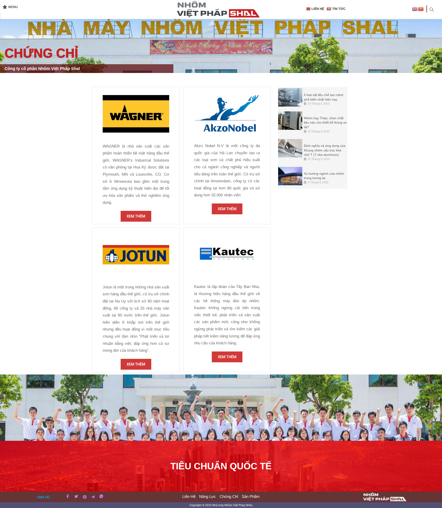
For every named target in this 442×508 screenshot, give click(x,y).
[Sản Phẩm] (251, 496)
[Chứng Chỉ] (228, 496)
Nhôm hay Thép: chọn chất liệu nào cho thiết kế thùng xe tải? (325, 122)
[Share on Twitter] (76, 496)
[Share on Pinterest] (85, 496)
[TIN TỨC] (337, 9)
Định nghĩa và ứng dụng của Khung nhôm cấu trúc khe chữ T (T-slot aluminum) (324, 150)
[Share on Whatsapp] (101, 496)
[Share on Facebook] (68, 496)
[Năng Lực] (207, 496)
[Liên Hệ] (189, 496)
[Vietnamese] (421, 8)
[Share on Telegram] (93, 496)
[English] (415, 8)
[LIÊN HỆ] (315, 9)
